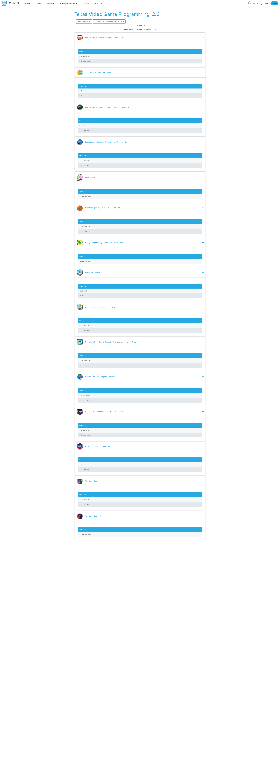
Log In (267, 3)
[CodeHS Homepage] (11, 3)
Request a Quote (255, 3)
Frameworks (84, 21)
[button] (28, 3)
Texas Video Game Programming (109, 21)
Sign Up (274, 3)
